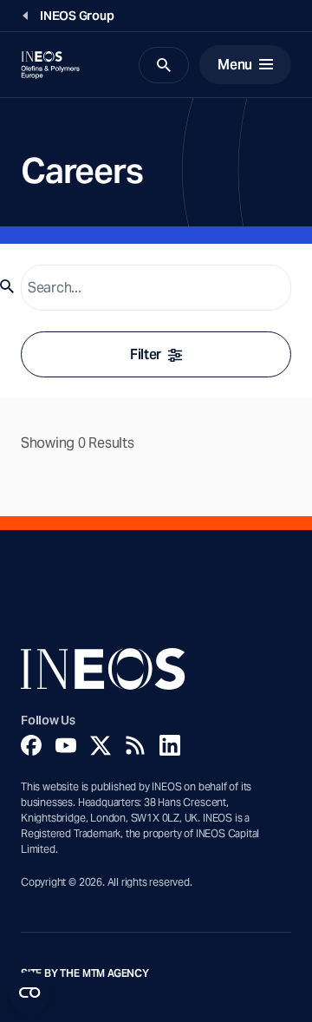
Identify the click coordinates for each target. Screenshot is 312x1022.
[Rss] (135, 745)
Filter (145, 354)
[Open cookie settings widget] (29, 992)
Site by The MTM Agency (85, 973)
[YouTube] (65, 745)
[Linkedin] (169, 745)
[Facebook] (31, 745)
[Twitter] (100, 745)
